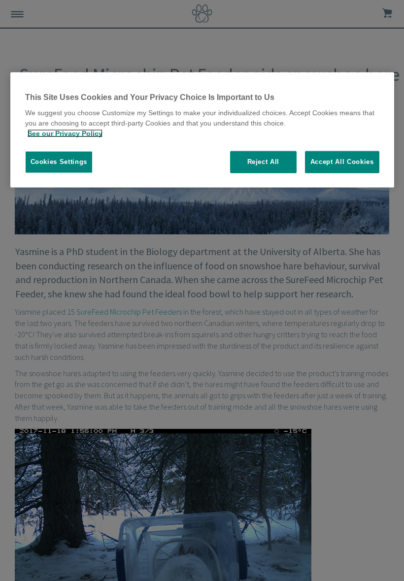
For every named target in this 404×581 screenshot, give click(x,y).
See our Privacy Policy (65, 133)
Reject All (263, 161)
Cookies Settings (59, 161)
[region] (202, 130)
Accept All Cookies (342, 161)
